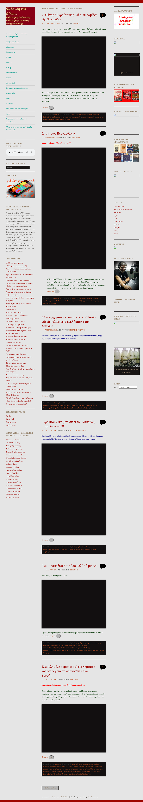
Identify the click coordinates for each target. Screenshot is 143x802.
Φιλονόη (76, 23)
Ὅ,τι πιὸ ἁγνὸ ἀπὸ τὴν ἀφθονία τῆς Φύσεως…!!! (19, 128)
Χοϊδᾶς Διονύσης (85, 774)
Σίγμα (115, 215)
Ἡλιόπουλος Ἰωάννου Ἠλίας (15, 455)
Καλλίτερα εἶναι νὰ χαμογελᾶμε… (17, 336)
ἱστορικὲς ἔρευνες (53, 117)
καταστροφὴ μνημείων (88, 117)
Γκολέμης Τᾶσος (119, 206)
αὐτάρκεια (10, 47)
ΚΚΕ (51, 650)
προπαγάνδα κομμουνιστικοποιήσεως (87, 650)
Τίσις (115, 219)
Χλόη (115, 231)
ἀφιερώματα (10, 52)
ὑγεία (8, 114)
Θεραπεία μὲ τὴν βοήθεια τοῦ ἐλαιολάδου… (16, 120)
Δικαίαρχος (117, 212)
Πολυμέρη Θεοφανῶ (13, 491)
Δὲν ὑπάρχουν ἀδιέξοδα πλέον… (17, 354)
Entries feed (10, 419)
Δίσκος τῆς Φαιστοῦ (12, 319)
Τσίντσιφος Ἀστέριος (13, 494)
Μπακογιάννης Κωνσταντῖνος (61, 771)
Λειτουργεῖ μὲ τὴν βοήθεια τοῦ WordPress (55, 797)
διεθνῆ (8, 68)
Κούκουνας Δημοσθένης (14, 485)
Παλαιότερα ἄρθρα (50, 788)
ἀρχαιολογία (83, 403)
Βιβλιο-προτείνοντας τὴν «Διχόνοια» (18, 280)
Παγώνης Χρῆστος (83, 408)
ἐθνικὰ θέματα (73, 645)
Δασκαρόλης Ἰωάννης (13, 446)
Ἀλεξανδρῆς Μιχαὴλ (13, 440)
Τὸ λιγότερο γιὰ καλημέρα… (15, 389)
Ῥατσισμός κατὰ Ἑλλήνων (62, 119)
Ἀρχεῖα (116, 387)
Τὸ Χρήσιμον (118, 221)
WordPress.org (11, 425)
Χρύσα (116, 234)
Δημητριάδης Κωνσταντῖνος (15, 452)
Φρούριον (117, 228)
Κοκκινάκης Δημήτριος (13, 482)
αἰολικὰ (74, 764)
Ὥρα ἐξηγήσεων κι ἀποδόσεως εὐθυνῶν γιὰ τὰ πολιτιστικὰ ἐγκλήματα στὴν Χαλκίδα (69, 321)
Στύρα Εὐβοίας (53, 774)
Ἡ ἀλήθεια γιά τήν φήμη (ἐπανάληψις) (18, 328)
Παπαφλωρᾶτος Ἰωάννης (14, 488)
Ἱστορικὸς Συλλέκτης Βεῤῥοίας (16, 458)
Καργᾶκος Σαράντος (13, 479)
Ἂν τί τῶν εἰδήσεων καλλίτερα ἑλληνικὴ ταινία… (17, 35)
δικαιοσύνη (51, 549)
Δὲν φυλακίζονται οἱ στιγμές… (16, 363)
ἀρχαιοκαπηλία (74, 403)
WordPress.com (93, 797)
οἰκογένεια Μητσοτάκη (77, 771)
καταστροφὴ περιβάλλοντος (88, 769)
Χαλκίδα (92, 408)
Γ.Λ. (93, 643)
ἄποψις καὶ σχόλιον (13, 42)
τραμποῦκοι (52, 303)
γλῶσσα (9, 62)
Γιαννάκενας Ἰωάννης (13, 443)
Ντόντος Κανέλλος (12, 473)
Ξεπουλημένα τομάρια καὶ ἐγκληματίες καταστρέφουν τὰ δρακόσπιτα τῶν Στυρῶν (68, 671)
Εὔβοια (70, 766)
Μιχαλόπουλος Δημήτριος (14, 461)
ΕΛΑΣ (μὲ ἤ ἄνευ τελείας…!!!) (16, 266)
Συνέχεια (47, 107)
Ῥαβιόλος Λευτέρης (90, 771)
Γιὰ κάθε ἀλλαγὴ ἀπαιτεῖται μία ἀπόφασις (19, 398)
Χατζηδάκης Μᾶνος (12, 476)
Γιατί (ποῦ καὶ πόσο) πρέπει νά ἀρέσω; (18, 289)
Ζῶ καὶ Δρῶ (10, 83)
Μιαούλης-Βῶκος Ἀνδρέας (82, 549)
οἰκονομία (9, 104)
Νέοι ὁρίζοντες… (12, 309)
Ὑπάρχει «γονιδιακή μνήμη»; (15, 375)
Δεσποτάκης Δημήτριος (14, 449)
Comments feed (11, 422)
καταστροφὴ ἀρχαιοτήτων (57, 769)
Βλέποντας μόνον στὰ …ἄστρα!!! (17, 345)
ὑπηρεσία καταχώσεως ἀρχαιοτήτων (69, 774)
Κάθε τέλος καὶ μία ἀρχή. (14, 312)
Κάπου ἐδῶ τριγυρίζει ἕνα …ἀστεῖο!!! (18, 401)
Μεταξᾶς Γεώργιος (72, 408)
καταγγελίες (10, 93)
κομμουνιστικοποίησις (59, 650)
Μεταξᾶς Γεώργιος (77, 330)
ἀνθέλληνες (75, 114)
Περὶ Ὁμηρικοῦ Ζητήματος (15, 325)
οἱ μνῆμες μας (71, 650)
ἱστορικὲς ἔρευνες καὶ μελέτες (17, 88)
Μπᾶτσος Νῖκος (11, 464)
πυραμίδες (51, 119)
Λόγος (8, 98)
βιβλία (8, 57)
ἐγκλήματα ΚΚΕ (63, 645)
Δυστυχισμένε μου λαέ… (14, 342)
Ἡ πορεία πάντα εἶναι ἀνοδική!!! (16, 404)
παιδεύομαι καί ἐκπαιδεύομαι (17, 109)
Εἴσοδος (8, 416)
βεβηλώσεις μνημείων (85, 114)
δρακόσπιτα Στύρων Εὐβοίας (58, 766)
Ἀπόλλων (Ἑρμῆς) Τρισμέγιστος (17, 315)
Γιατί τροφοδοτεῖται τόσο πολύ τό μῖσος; (69, 566)
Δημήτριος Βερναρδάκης (59, 133)
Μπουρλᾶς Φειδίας (12, 467)
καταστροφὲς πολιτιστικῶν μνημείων (70, 117)
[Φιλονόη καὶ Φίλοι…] (20, 26)
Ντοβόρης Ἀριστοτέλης (14, 470)
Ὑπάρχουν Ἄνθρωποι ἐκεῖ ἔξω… (17, 321)
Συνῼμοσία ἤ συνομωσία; (14, 263)
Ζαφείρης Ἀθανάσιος (79, 766)
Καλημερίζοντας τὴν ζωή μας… (16, 339)
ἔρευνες (8, 78)
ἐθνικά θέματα (11, 73)
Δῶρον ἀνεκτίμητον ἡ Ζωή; (15, 366)
